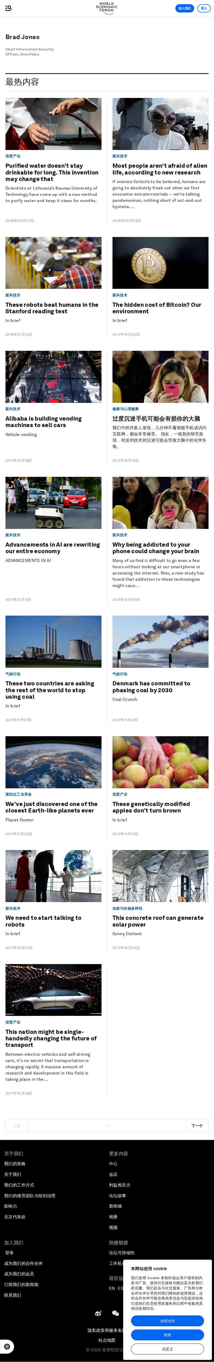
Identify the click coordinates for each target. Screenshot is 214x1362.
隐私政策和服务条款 (107, 1330)
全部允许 (167, 1321)
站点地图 (107, 1340)
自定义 (167, 1349)
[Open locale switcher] (7, 1346)
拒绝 (167, 1335)
